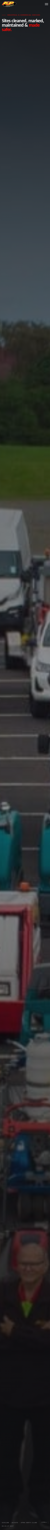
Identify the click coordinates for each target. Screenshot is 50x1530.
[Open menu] (46, 4)
